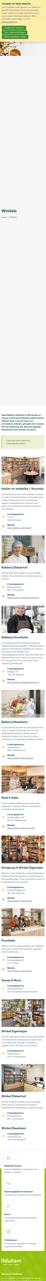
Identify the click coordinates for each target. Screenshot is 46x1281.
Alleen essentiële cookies (15, 37)
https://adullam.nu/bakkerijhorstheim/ (23, 682)
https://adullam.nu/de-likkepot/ (20, 758)
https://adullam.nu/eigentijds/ (19, 901)
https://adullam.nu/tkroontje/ (19, 528)
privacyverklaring (9, 22)
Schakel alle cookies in (14, 28)
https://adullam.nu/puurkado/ (19, 971)
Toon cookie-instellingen (14, 32)
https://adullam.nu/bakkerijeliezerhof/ (23, 598)
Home (4, 217)
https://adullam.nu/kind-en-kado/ (21, 828)
